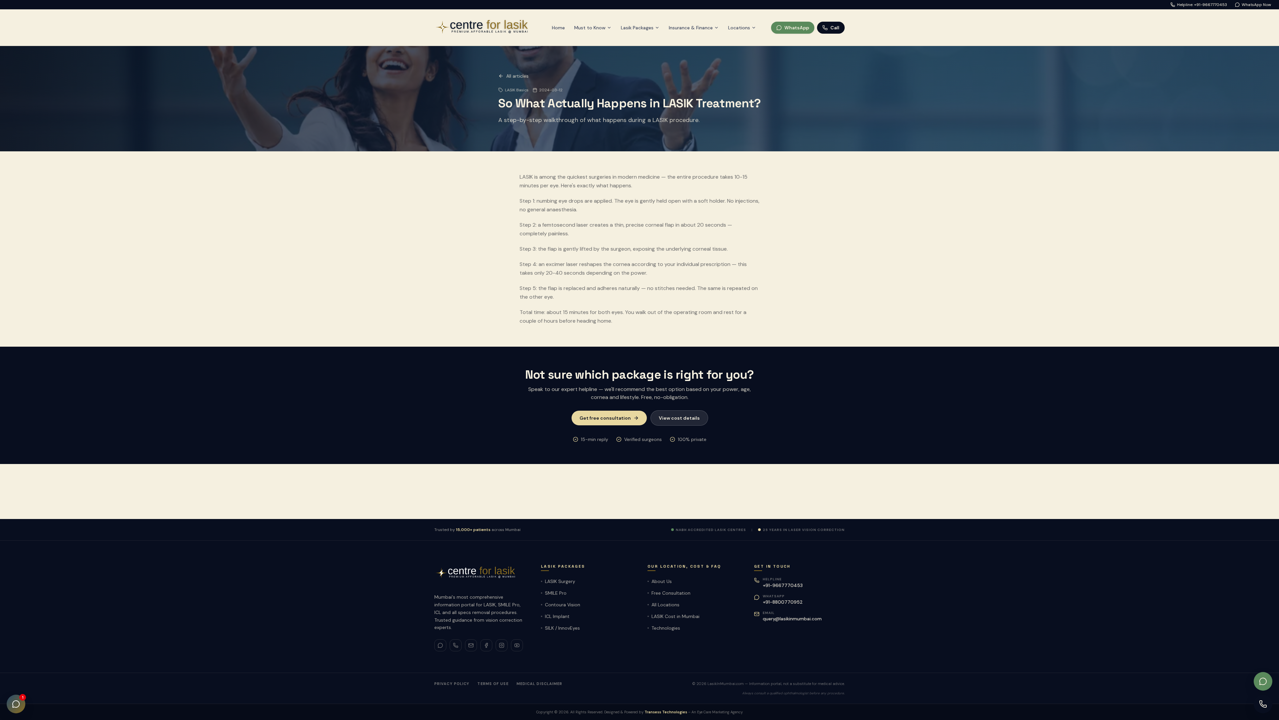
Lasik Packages (637, 28)
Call (834, 28)
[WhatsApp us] (1263, 681)
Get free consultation (605, 418)
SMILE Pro (556, 593)
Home (558, 28)
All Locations (665, 605)
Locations (739, 28)
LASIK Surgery (560, 581)
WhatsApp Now (1256, 4)
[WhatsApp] (440, 645)
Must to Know (590, 28)
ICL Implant (557, 616)
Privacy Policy (451, 683)
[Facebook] (486, 645)
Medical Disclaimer (540, 683)
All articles (517, 76)
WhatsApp (796, 28)
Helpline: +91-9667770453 (1202, 4)
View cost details (679, 418)
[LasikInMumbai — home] (485, 27)
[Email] (471, 645)
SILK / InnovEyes (562, 628)
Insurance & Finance (691, 28)
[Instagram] (502, 645)
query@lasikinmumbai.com (792, 619)
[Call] (456, 645)
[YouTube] (517, 645)
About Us (661, 581)
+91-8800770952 (783, 602)
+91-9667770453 (783, 585)
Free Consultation (670, 593)
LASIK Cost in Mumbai (675, 616)
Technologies (665, 628)
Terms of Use (492, 683)
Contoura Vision (562, 605)
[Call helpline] (1263, 704)
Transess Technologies (665, 712)
